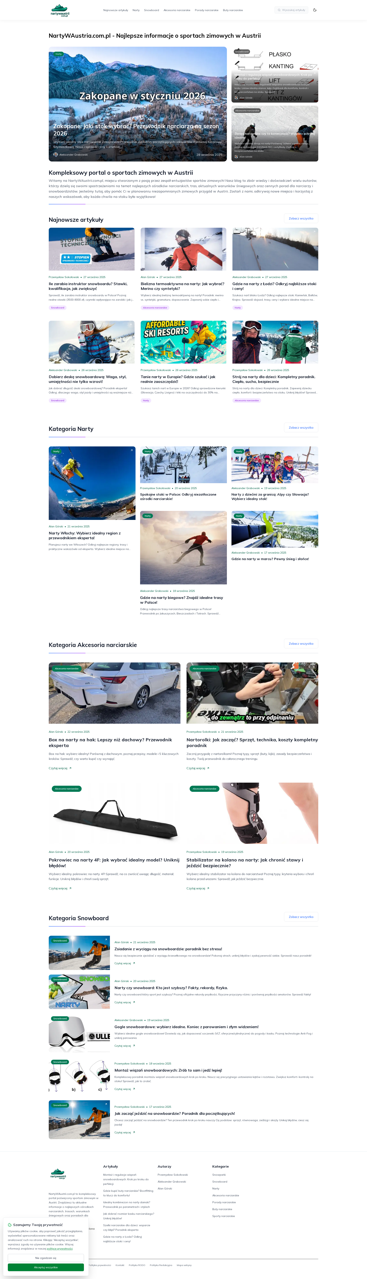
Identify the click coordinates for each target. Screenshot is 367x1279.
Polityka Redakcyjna (161, 1265)
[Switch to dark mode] (314, 10)
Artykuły (110, 1166)
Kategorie (220, 1166)
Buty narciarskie (233, 10)
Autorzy (164, 1166)
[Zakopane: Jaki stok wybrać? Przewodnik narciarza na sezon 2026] (138, 104)
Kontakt (120, 1265)
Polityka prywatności (99, 1265)
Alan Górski (148, 277)
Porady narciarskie (206, 10)
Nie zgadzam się (45, 1258)
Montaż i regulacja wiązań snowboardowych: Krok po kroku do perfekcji (126, 1179)
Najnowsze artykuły (115, 10)
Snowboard (151, 10)
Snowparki (219, 1174)
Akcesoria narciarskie (177, 10)
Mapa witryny (184, 1265)
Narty (136, 10)
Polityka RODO (137, 1265)
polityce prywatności (60, 1248)
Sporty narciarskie (223, 1216)
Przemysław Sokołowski (64, 277)
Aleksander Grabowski (246, 277)
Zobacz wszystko (301, 218)
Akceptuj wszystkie (46, 1267)
